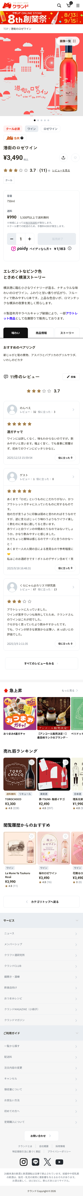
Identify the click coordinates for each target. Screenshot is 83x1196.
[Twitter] (47, 1162)
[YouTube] (59, 1162)
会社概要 (44, 1146)
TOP (6, 28)
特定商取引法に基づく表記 (26, 1151)
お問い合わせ (38, 1136)
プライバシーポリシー (59, 1151)
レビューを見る (61, 170)
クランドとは (25, 1146)
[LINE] (35, 1162)
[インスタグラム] (23, 1162)
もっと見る (68, 690)
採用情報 (60, 1146)
